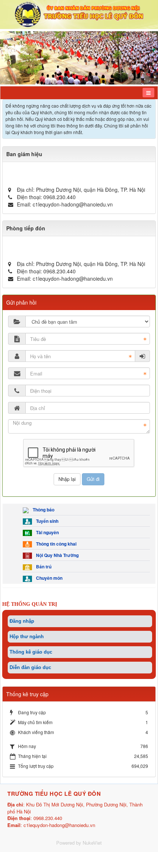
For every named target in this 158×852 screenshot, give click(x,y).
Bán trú (42, 566)
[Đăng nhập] (142, 356)
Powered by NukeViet (79, 842)
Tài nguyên (46, 532)
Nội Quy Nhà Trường (56, 555)
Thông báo (42, 509)
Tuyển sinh (46, 521)
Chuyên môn (48, 578)
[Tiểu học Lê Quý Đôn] (79, 13)
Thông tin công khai (55, 543)
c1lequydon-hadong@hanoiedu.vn (73, 204)
